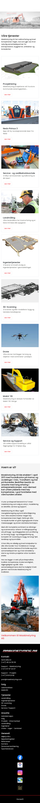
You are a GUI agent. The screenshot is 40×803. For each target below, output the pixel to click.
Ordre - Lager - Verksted (11, 728)
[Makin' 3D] (20, 380)
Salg (3, 718)
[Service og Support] (20, 424)
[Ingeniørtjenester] (20, 246)
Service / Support (8, 708)
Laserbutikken (7, 687)
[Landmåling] (20, 201)
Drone (6, 351)
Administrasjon (7, 716)
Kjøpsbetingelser (8, 739)
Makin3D (4, 690)
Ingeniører (5, 726)
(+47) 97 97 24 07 (8, 669)
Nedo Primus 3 (10, 128)
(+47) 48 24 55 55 (8, 662)
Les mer (7, 94)
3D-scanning (6, 703)
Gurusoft (20, 799)
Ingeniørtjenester (11, 262)
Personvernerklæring (10, 746)
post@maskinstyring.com (11, 679)
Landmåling (9, 217)
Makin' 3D (8, 396)
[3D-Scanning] (20, 291)
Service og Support (12, 440)
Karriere (4, 744)
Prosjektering (9, 84)
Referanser (5, 741)
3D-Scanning (9, 307)
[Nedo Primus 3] (20, 112)
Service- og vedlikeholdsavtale (19, 173)
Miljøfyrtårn (5, 736)
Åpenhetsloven (7, 749)
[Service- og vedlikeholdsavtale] (20, 157)
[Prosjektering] (20, 67)
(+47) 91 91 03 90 (7, 675)
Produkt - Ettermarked (10, 721)
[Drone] (20, 335)
